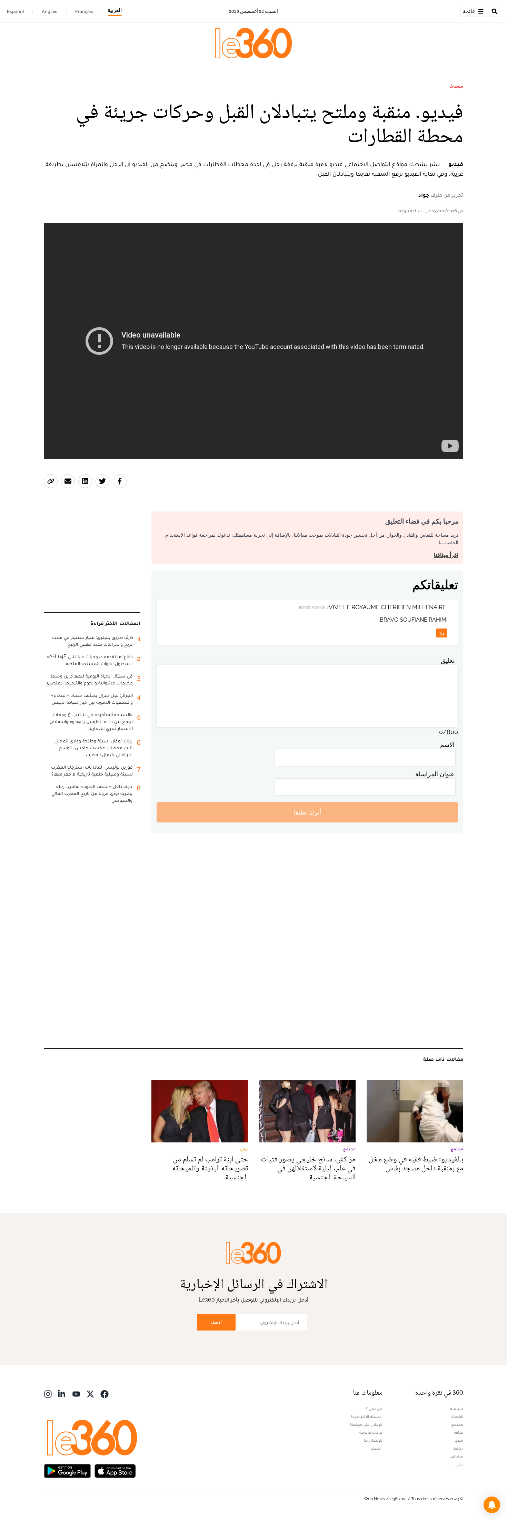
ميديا (459, 1440)
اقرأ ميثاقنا (446, 555)
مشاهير (456, 1456)
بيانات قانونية (370, 1432)
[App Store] (115, 1470)
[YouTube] (76, 1393)
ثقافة (458, 1432)
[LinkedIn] (62, 1393)
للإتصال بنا (373, 1440)
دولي (459, 1464)
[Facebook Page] (104, 1393)
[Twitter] (90, 1393)
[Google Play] (67, 1470)
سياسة (456, 1408)
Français (84, 11)
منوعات (456, 86)
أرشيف (376, 1448)
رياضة (458, 1448)
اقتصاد (457, 1416)
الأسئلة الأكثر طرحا (366, 1416)
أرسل (216, 1322)
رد (442, 632)
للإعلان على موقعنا (366, 1424)
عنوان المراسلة (435, 774)
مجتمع (457, 1424)
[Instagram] (48, 1393)
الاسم (447, 744)
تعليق (448, 660)
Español (15, 11)
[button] (492, 1505)
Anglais (49, 11)
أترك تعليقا (307, 812)
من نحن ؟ (374, 1408)
